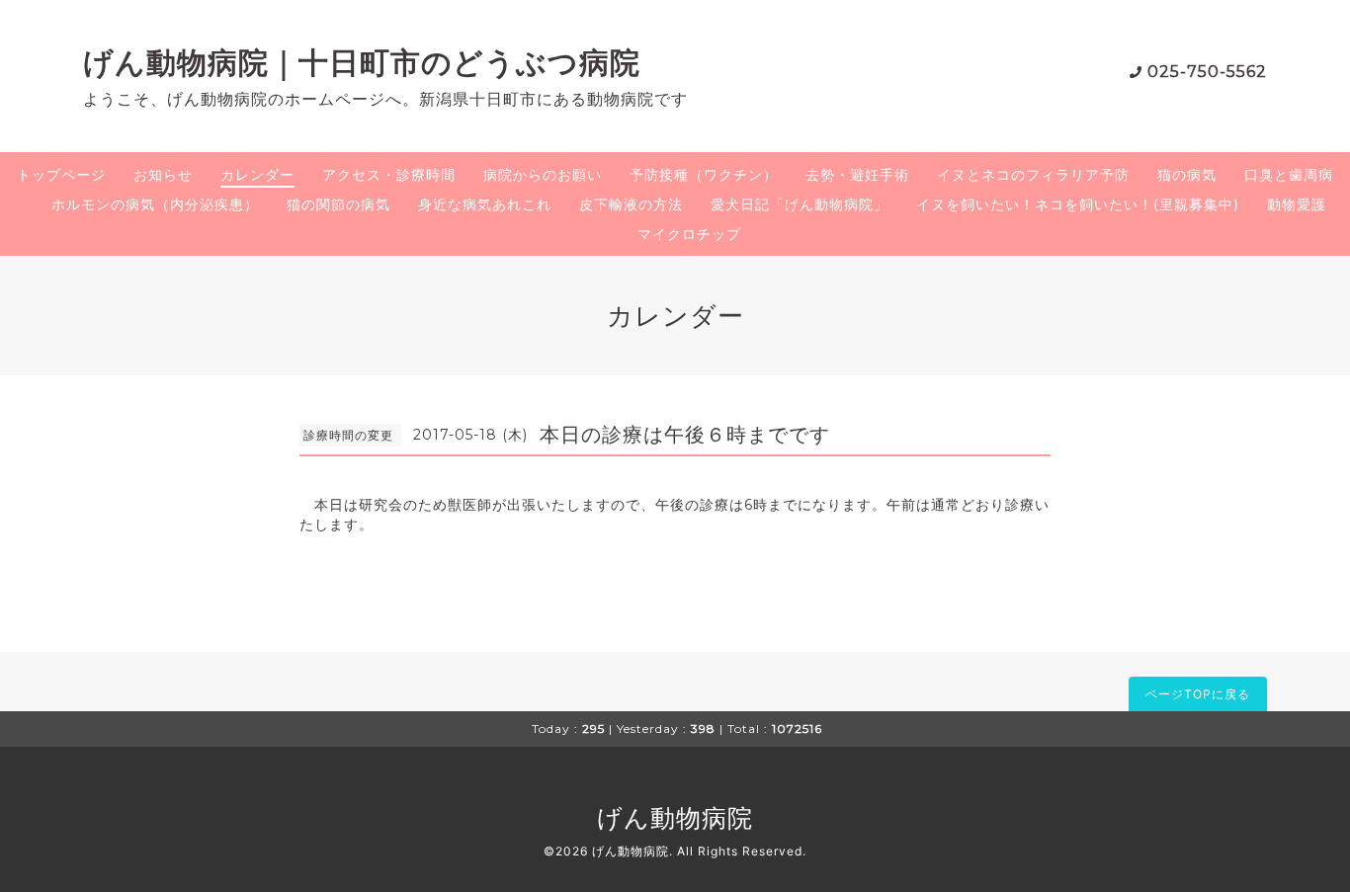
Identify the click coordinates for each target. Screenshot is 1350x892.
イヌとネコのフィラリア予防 (1033, 174)
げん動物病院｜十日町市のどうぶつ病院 (361, 62)
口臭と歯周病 (1288, 174)
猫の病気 (1187, 174)
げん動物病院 (675, 818)
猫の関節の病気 (338, 204)
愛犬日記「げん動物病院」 (799, 204)
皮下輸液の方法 (631, 204)
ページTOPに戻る (1197, 694)
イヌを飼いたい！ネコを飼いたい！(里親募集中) (1077, 204)
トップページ (61, 174)
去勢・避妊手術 (857, 174)
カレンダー (257, 174)
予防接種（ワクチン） (704, 174)
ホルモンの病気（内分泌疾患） (155, 204)
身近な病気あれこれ (484, 204)
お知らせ (163, 174)
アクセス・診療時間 (389, 174)
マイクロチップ (689, 233)
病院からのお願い (542, 174)
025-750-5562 (1207, 71)
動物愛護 (1296, 204)
